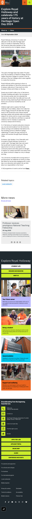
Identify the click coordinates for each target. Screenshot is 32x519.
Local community (7, 184)
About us (4, 30)
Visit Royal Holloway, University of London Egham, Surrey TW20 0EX (18, 418)
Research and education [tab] (16, 271)
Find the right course (12, 428)
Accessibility (19, 492)
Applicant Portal (16, 444)
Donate (9, 433)
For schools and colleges (7, 467)
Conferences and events (16, 457)
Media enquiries (5, 483)
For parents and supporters (8, 463)
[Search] (29, 2)
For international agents (7, 475)
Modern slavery (5, 496)
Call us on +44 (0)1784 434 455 (12, 408)
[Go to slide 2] (14, 242)
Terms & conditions (6, 492)
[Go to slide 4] (20, 242)
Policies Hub (19, 496)
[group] (16, 224)
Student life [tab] (16, 266)
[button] (5, 502)
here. (27, 168)
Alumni (16, 453)
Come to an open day (12, 423)
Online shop (16, 448)
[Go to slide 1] (11, 242)
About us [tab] (16, 275)
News (12, 30)
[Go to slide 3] (17, 242)
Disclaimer (18, 488)
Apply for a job (16, 439)
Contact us (10, 413)
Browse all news (6, 201)
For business (4, 471)
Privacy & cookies (6, 488)
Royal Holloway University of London (5, 2)
